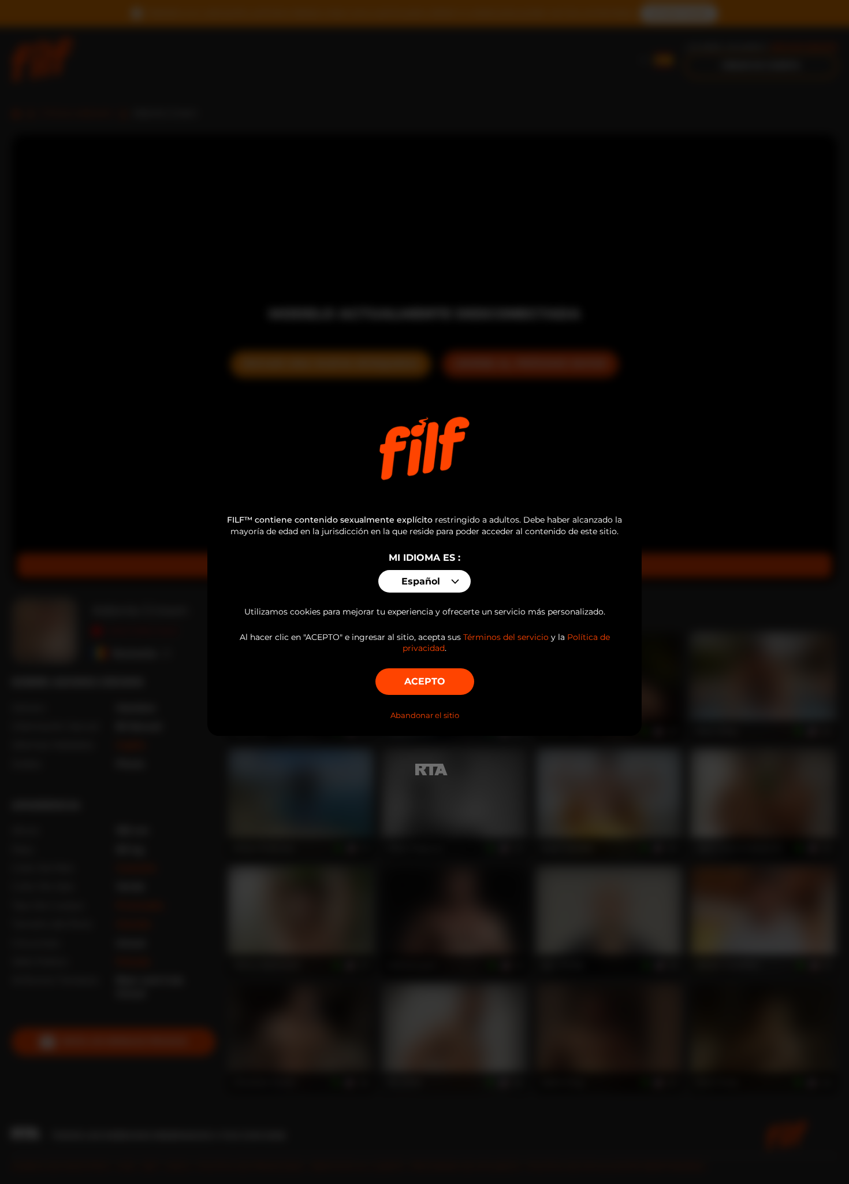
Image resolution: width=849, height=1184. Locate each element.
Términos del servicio (506, 637)
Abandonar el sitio (424, 715)
